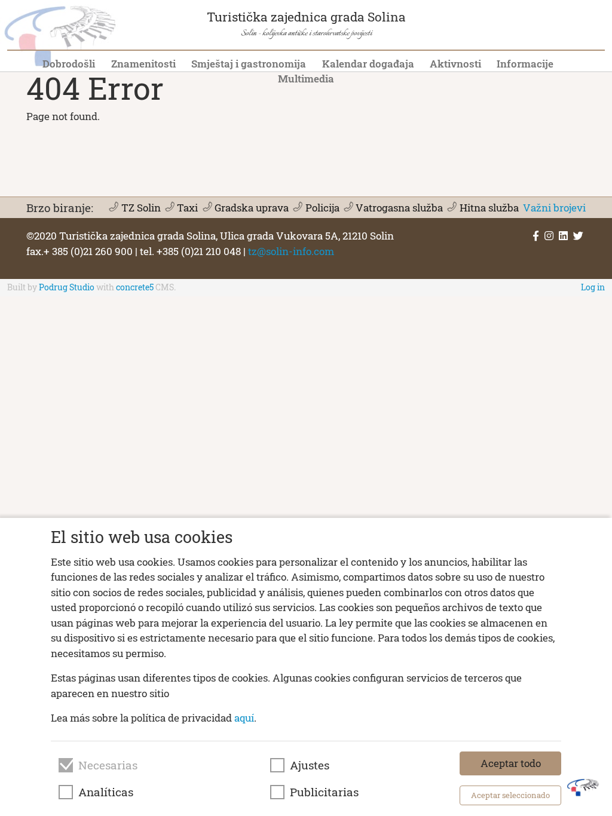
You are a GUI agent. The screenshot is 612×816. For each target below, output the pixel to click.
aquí (244, 718)
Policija (322, 207)
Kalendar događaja (368, 63)
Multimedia (306, 78)
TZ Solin (140, 207)
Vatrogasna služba (399, 207)
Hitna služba (489, 207)
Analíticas (105, 792)
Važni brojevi (554, 207)
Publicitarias (324, 792)
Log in (593, 287)
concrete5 (135, 287)
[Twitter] (578, 236)
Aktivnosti (455, 63)
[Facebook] (536, 236)
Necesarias (107, 765)
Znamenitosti (143, 63)
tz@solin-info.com (291, 251)
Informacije (525, 63)
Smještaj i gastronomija (248, 63)
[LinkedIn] (563, 236)
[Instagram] (548, 236)
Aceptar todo (511, 763)
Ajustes (309, 765)
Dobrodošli (68, 63)
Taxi (187, 207)
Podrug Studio (66, 287)
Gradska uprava (252, 207)
